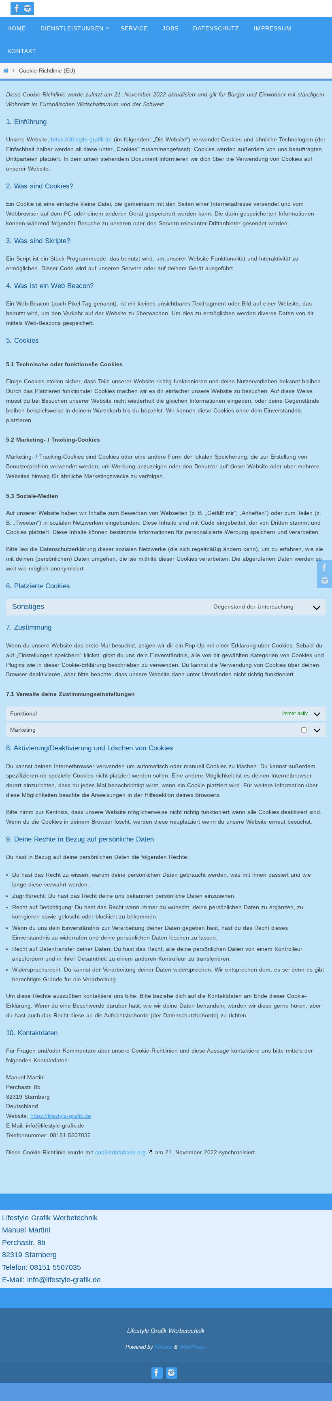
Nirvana (163, 1347)
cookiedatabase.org (120, 1152)
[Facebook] (17, 8)
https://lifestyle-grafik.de (81, 139)
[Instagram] (27, 8)
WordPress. (193, 1347)
